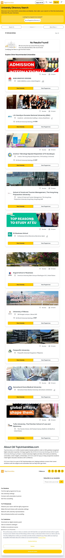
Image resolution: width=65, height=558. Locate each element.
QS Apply (39, 456)
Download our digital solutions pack (11, 522)
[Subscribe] (61, 481)
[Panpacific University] (10, 351)
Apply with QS (39, 2)
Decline (32, 546)
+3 (47, 236)
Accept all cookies (32, 551)
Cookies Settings (32, 541)
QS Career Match (9, 461)
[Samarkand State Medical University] (10, 388)
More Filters (53, 27)
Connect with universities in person (11, 496)
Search (11, 27)
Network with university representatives (12, 511)
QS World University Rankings (41, 452)
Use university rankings (7, 493)
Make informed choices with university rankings (15, 509)
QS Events (31, 456)
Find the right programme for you (11, 491)
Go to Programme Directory (32, 20)
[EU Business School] (10, 234)
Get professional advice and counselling (12, 514)
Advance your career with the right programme (14, 506)
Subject (32, 27)
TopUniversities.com (9, 450)
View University (20, 88)
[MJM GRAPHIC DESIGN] (10, 79)
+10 (43, 81)
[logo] (7, 2)
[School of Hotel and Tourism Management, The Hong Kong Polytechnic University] (10, 193)
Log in (50, 2)
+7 (52, 118)
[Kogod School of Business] (10, 274)
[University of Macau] (10, 312)
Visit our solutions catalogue (9, 524)
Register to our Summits (8, 529)
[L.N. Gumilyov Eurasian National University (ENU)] (10, 116)
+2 (54, 390)
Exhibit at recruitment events (9, 527)
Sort (56, 33)
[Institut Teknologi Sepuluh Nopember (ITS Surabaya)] (10, 155)
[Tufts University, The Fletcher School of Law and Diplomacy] (10, 425)
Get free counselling (7, 498)
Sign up (56, 2)
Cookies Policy (42, 537)
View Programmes (45, 88)
